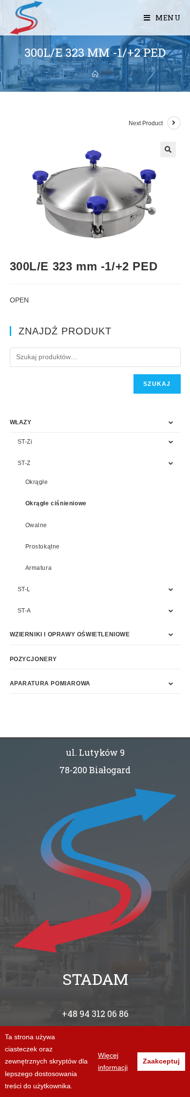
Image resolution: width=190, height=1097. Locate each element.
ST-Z (24, 463)
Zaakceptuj (161, 1061)
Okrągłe (36, 482)
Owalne (36, 525)
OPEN (19, 300)
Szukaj (157, 384)
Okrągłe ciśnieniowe (56, 503)
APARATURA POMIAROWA (50, 683)
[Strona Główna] (95, 74)
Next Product (146, 123)
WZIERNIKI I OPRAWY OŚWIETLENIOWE (70, 634)
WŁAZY (21, 422)
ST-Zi (25, 441)
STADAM (95, 978)
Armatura (38, 568)
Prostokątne (42, 546)
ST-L (24, 589)
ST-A (24, 610)
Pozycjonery (33, 659)
